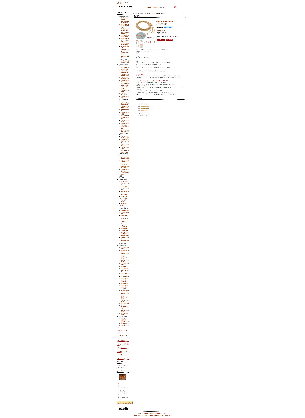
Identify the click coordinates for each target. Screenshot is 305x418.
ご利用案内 (148, 7)
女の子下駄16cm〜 (125, 276)
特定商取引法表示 (122, 351)
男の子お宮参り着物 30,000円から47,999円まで (125, 26)
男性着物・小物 (122, 243)
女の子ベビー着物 (125, 61)
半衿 (122, 189)
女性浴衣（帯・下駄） (124, 316)
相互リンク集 (121, 358)
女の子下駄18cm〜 (125, 280)
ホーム (135, 13)
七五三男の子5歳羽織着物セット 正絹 (125, 162)
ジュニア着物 (122, 207)
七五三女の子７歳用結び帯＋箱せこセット (125, 117)
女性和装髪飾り (124, 228)
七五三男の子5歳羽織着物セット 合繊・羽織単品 (125, 166)
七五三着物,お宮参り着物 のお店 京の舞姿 (150, 413)
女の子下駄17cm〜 (125, 278)
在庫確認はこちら (161, 30)
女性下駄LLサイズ (125, 325)
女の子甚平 (123, 266)
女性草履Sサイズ (125, 232)
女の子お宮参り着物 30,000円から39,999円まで (125, 40)
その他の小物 (124, 196)
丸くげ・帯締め (124, 181)
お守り (122, 201)
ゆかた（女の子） (123, 245)
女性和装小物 (124, 226)
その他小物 (123, 203)
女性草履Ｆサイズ (125, 234)
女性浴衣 (123, 318)
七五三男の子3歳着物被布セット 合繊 (125, 141)
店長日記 (120, 354)
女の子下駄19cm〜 (125, 281)
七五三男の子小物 (123, 198)
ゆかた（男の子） (123, 288)
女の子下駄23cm (124, 287)
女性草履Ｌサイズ (125, 235)
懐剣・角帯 (123, 200)
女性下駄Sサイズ (125, 321)
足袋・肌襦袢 (124, 194)
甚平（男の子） (122, 305)
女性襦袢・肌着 (124, 230)
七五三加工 (121, 205)
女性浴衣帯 (123, 320)
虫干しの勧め (121, 340)
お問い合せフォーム (159, 415)
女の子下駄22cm (124, 285)
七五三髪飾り (122, 177)
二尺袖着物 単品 (125, 210)
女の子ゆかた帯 (124, 268)
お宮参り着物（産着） (124, 16)
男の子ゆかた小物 (125, 303)
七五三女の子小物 (123, 179)
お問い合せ (156, 7)
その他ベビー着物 (123, 59)
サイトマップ (120, 3)
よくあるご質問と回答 (123, 344)
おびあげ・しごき (125, 188)
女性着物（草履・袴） (124, 208)
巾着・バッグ (124, 225)
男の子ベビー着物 (125, 62)
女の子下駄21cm (124, 283)
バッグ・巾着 (124, 186)
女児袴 (120, 176)
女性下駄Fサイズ (125, 323)
